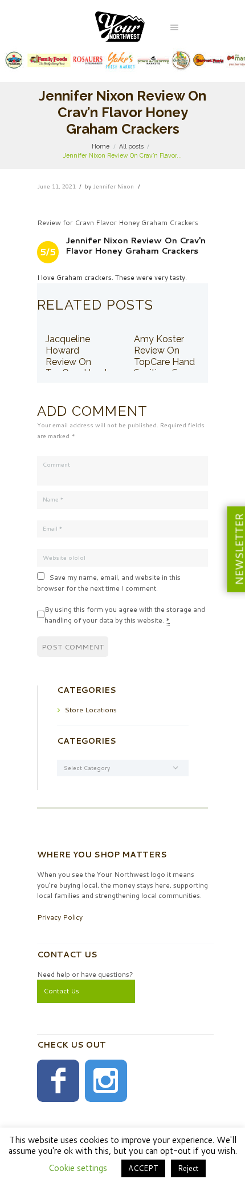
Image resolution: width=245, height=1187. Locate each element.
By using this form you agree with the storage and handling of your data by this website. (124, 614)
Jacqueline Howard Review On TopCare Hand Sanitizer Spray (77, 361)
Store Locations (90, 710)
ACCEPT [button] (143, 1168)
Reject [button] (188, 1168)
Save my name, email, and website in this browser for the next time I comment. (109, 582)
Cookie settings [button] (77, 1168)
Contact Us (61, 991)
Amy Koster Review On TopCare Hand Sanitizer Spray (165, 356)
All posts (131, 146)
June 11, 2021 (56, 186)
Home (100, 146)
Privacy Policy (60, 917)
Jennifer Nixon (113, 186)
